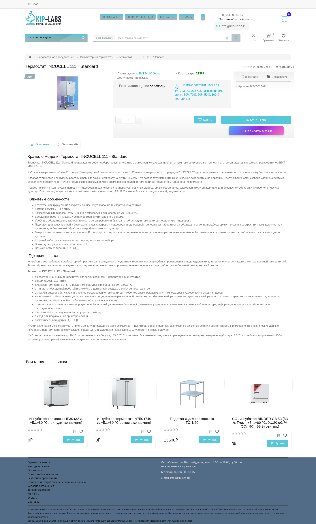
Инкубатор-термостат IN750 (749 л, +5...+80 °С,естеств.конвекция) (124, 421)
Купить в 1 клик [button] (256, 119)
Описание (42, 144)
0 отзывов (263, 66)
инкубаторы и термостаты (269, 172)
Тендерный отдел (39, 489)
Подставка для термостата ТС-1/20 (192, 421)
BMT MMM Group (149, 73)
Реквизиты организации (42, 478)
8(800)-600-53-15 (232, 14)
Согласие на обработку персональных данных (57, 482)
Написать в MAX (258, 131)
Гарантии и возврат (40, 462)
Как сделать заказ (39, 466)
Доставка (33, 501)
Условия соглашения (41, 485)
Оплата (32, 497)
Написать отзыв (284, 66)
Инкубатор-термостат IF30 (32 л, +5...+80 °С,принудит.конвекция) (56, 421)
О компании (35, 470)
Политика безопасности (43, 474)
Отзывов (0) (70, 144)
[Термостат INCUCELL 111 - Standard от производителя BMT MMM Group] (67, 93)
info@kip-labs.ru (234, 26)
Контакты (34, 493)
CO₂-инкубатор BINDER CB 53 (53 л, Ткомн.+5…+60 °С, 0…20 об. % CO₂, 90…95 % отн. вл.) (260, 422)
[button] (254, 37)
